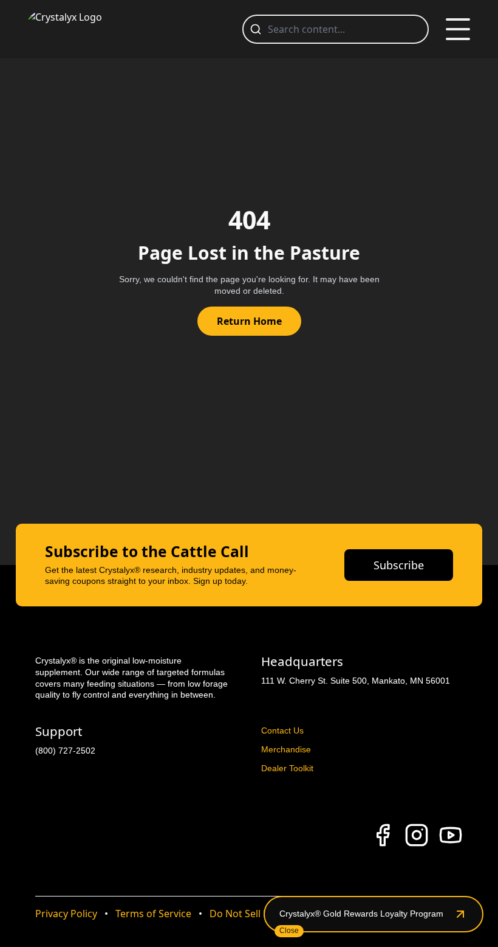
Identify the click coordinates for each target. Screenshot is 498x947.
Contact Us (282, 730)
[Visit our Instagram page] (416, 835)
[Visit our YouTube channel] (450, 835)
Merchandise (286, 749)
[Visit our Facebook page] (382, 835)
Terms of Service (153, 913)
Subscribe (399, 565)
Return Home (249, 321)
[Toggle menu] (457, 29)
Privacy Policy (66, 913)
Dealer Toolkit (287, 768)
